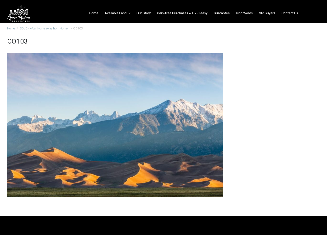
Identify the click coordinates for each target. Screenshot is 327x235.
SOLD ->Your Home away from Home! (44, 28)
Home (11, 28)
